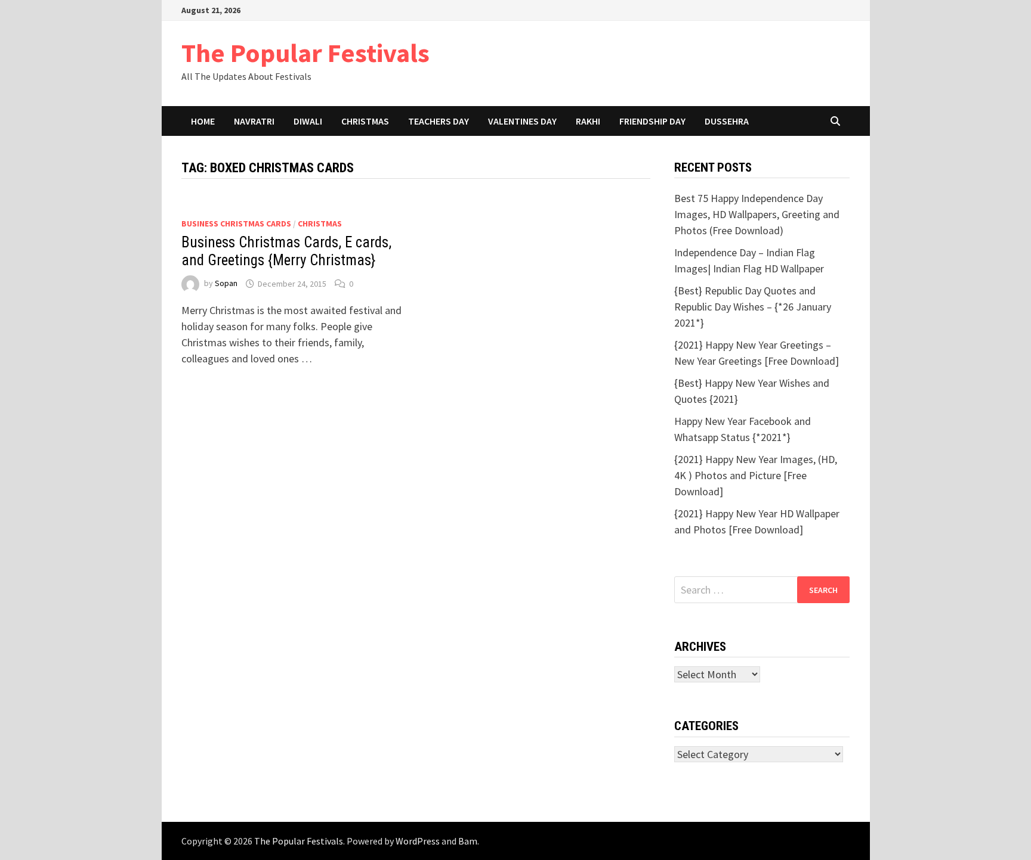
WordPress (418, 841)
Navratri (254, 121)
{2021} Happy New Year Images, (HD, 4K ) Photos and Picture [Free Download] (755, 475)
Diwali (308, 121)
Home (203, 121)
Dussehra (727, 121)
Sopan (226, 283)
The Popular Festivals (305, 52)
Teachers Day (438, 121)
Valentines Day (522, 121)
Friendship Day (652, 121)
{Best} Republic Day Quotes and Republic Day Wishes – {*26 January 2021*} (752, 307)
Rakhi (588, 121)
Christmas (365, 121)
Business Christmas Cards (236, 223)
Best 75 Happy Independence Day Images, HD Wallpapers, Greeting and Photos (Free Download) (756, 214)
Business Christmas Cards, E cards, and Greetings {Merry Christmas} (286, 251)
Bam (467, 841)
